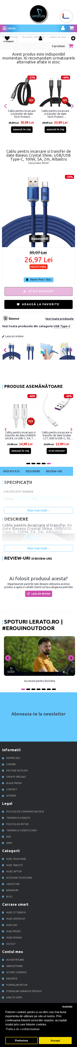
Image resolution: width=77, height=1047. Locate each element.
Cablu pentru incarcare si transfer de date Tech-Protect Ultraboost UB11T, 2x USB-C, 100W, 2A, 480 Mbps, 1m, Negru (55, 113)
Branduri (12, 890)
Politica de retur (17, 824)
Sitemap (11, 795)
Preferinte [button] (21, 1040)
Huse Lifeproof (15, 918)
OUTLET (11, 944)
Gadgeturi (13, 884)
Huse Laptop (14, 871)
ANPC (9, 843)
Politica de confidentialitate (25, 811)
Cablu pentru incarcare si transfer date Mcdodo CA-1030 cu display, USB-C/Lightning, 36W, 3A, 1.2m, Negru (50, 435)
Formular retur (16, 985)
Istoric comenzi (16, 972)
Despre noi (13, 758)
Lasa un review (14, 336)
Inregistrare (14, 966)
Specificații (11, 471)
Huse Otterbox (16, 912)
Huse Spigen (13, 931)
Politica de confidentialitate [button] (23, 1029)
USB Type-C (62, 326)
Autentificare (15, 959)
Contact (11, 789)
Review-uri (54, 471)
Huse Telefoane (16, 859)
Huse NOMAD (14, 937)
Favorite (11, 978)
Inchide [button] (67, 1006)
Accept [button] (55, 1040)
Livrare (11, 764)
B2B (8, 836)
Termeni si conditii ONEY (21, 830)
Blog (9, 896)
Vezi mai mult (37, 510)
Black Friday (14, 783)
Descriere (33, 471)
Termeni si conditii (18, 818)
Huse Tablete (14, 865)
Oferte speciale (16, 777)
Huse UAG (11, 925)
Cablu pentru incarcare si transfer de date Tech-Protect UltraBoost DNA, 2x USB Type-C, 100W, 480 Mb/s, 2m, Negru (22, 113)
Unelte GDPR (14, 997)
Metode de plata (17, 770)
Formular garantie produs (23, 991)
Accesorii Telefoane (19, 877)
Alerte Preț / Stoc (40, 279)
